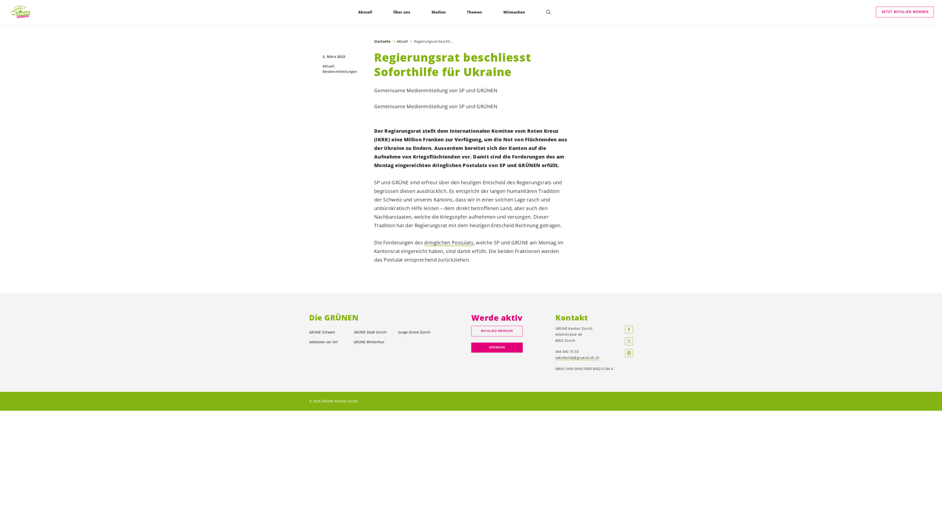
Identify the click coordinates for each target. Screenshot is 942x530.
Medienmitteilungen (340, 71)
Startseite (382, 41)
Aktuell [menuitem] (365, 12)
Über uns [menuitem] (401, 12)
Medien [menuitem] (439, 12)
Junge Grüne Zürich (414, 332)
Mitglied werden (497, 331)
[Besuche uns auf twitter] (629, 341)
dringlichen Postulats (448, 242)
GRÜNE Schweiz (322, 332)
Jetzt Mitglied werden (905, 12)
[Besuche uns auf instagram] (629, 353)
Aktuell (402, 41)
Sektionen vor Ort (323, 342)
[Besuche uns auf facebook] (629, 329)
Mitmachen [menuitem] (514, 12)
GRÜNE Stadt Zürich (370, 332)
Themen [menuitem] (474, 12)
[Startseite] (22, 12)
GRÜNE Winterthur (369, 342)
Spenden (497, 347)
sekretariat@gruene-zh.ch (577, 357)
